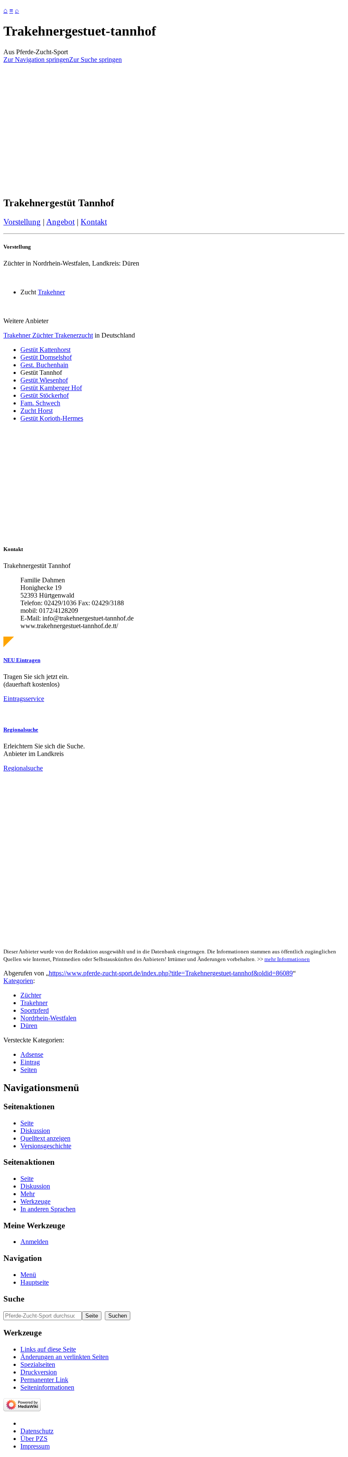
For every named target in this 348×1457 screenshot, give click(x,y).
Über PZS (34, 1438)
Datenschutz (36, 1431)
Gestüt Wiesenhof (44, 380)
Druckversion (38, 1372)
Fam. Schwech (40, 403)
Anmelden (34, 1241)
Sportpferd (34, 1010)
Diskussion (35, 1130)
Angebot (60, 221)
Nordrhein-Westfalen (48, 1018)
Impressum (35, 1446)
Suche (13, 1298)
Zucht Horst (36, 410)
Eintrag (30, 1062)
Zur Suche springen (95, 59)
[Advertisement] (174, 129)
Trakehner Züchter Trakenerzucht (48, 335)
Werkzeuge (35, 1201)
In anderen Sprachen (48, 1209)
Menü (28, 1274)
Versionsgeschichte (45, 1146)
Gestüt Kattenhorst (45, 349)
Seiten (28, 1069)
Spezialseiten (37, 1364)
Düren (28, 1025)
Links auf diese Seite (48, 1349)
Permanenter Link (44, 1379)
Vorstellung (22, 221)
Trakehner (51, 292)
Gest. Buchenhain (44, 364)
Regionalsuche (20, 729)
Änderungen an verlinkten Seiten (64, 1356)
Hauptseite (34, 1282)
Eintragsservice (23, 698)
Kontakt (94, 221)
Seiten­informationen (47, 1387)
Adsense (31, 1054)
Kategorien (18, 980)
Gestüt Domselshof (46, 357)
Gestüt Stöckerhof (44, 395)
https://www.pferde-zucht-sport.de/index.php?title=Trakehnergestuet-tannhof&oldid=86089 (171, 973)
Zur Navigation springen (36, 59)
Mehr (27, 1193)
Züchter (30, 995)
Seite (27, 1123)
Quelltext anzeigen (45, 1138)
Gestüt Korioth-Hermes (51, 418)
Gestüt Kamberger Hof (51, 387)
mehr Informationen (287, 959)
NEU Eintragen (21, 660)
